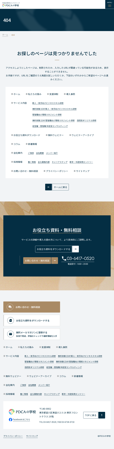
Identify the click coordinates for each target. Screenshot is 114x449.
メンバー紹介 (52, 153)
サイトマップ (82, 171)
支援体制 (53, 94)
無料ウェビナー (56, 135)
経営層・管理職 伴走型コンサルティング (50, 126)
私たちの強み (34, 94)
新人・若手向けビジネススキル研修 (48, 103)
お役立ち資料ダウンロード (26, 135)
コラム (16, 144)
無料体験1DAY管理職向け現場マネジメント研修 (53, 120)
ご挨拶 (31, 153)
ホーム (5, 34)
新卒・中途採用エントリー (81, 162)
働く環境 (32, 162)
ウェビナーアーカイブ (83, 135)
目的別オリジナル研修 (86, 120)
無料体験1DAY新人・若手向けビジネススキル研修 (54, 108)
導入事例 (70, 94)
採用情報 (17, 161)
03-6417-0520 (80, 258)
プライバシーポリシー (57, 171)
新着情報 (32, 144)
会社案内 (17, 152)
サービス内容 (20, 103)
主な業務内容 (44, 162)
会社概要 (40, 153)
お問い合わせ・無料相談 (25, 171)
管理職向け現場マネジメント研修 (47, 114)
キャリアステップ (59, 162)
